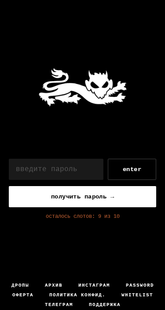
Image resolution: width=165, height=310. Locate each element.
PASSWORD (140, 285)
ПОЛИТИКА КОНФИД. (77, 295)
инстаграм (94, 285)
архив (53, 285)
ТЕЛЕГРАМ (59, 304)
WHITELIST (137, 295)
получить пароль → (82, 196)
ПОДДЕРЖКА (105, 304)
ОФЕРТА (22, 295)
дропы (20, 285)
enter (132, 169)
